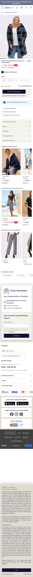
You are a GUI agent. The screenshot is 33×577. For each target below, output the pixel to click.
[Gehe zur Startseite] (7, 7)
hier (22, 510)
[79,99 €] (11, 245)
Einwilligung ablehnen (7, 574)
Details (5, 126)
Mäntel (7, 12)
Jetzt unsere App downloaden (16, 399)
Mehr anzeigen (11, 331)
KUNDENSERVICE (7, 376)
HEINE (3, 381)
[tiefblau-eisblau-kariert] (2, 72)
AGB (19, 433)
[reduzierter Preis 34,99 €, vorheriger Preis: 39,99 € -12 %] (11, 203)
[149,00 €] (11, 161)
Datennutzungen (23, 493)
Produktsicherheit (8, 136)
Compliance (25, 437)
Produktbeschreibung (9, 121)
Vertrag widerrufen (10, 433)
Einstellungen (27, 574)
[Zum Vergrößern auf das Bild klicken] (30, 55)
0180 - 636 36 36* (8, 367)
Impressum (17, 437)
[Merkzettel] (26, 7)
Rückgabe (6, 131)
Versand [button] (12, 67)
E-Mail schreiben (8, 351)
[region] (16, 530)
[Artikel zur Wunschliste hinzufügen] (28, 92)
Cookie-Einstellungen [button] (16, 441)
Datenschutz (25, 433)
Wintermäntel (13, 12)
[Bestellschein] (21, 7)
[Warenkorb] (30, 7)
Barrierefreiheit (9, 437)
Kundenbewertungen (9, 140)
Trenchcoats (20, 275)
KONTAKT (4, 346)
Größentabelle (6, 86)
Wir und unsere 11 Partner (9, 491)
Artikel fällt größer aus (26, 86)
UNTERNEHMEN (7, 386)
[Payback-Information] (28, 445)
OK (16, 570)
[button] (2, 7)
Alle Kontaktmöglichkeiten (12, 356)
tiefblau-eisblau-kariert (10, 72)
